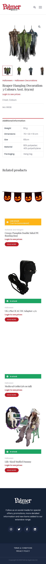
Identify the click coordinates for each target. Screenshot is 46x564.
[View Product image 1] (7, 71)
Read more (11, 244)
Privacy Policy (23, 551)
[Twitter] (19, 529)
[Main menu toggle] (40, 7)
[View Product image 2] (19, 71)
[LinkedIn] (35, 529)
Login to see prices (11, 94)
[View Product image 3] (31, 71)
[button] (34, 7)
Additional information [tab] (13, 120)
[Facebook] (27, 529)
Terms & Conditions (23, 548)
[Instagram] (11, 529)
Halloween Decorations (26, 80)
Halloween (7, 80)
